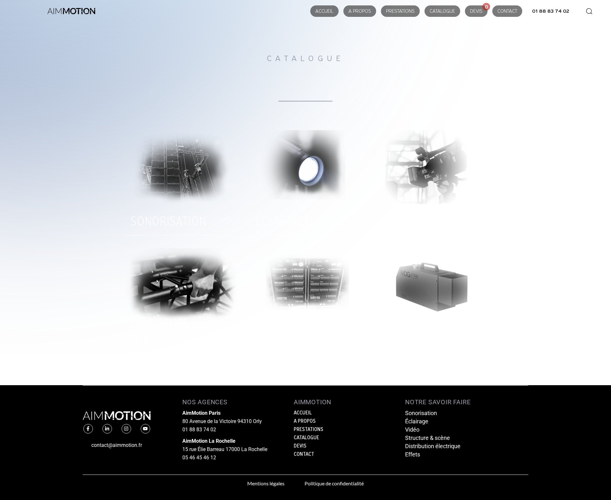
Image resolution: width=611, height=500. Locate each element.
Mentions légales (265, 483)
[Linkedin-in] (107, 429)
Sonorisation (421, 413)
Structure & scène (427, 437)
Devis (476, 11)
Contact (507, 11)
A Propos (359, 11)
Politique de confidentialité (334, 483)
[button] (587, 11)
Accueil (324, 11)
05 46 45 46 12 (199, 458)
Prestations (400, 11)
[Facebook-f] (88, 429)
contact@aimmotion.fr (116, 445)
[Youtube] (145, 429)
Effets (412, 454)
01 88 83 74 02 (199, 430)
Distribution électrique (432, 446)
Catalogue (442, 11)
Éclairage (416, 421)
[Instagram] (126, 429)
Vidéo (412, 429)
